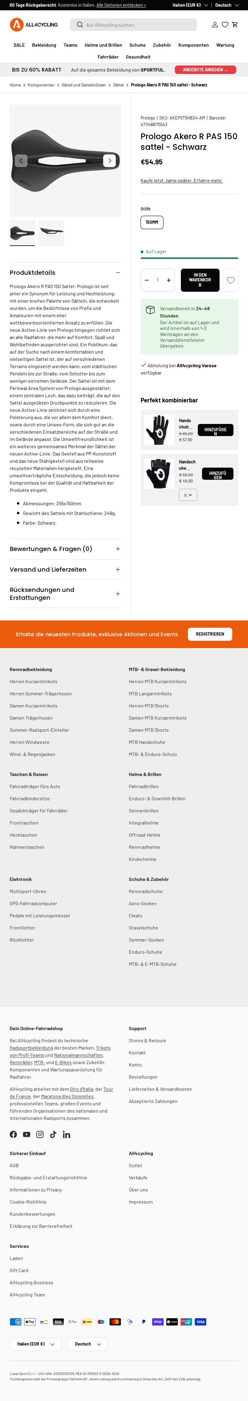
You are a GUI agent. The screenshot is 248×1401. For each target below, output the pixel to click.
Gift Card (19, 1270)
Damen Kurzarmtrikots (33, 705)
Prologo (148, 117)
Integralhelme (144, 822)
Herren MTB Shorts (149, 705)
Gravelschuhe (143, 927)
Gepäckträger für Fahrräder (39, 810)
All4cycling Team (27, 1294)
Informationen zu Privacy (36, 1189)
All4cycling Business (31, 1282)
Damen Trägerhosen (31, 718)
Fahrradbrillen (144, 786)
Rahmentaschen (27, 847)
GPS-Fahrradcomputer (33, 903)
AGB (14, 1165)
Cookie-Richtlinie (28, 1201)
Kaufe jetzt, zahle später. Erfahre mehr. (182, 180)
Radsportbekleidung (31, 1047)
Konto (135, 1064)
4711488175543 (154, 124)
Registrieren (210, 634)
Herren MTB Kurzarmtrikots (158, 681)
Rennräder (21, 1062)
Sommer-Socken (146, 939)
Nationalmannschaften (78, 1055)
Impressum (141, 1201)
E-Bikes (63, 1062)
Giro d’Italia (81, 1089)
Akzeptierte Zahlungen (153, 1101)
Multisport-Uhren (28, 891)
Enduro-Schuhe (145, 952)
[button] (235, 24)
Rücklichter (22, 939)
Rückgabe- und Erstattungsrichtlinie (48, 1177)
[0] (225, 24)
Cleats (135, 915)
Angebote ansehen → (205, 69)
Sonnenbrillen (144, 810)
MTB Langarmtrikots (150, 693)
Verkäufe (138, 1177)
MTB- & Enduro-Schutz (153, 754)
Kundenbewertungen (32, 1214)
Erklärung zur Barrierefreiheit (41, 1226)
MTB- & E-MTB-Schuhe (153, 964)
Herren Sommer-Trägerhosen (41, 693)
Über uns (138, 1189)
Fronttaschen (24, 822)
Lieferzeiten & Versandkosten (160, 1089)
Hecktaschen (24, 835)
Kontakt (137, 1052)
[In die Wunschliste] (230, 280)
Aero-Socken (143, 903)
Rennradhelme (144, 847)
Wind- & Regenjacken (32, 754)
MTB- (39, 1062)
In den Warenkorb (200, 280)
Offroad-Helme (145, 835)
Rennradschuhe (146, 891)
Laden (16, 1258)
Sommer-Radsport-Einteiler (39, 730)
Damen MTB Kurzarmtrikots (158, 718)
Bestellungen (143, 1077)
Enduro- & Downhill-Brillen (157, 798)
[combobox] (133, 24)
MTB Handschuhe (147, 742)
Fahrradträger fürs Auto (35, 786)
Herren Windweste (30, 742)
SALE (19, 45)
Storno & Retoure (147, 1040)
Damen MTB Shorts (149, 730)
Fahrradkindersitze (30, 798)
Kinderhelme (142, 859)
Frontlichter (22, 927)
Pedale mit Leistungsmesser (40, 915)
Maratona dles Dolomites (67, 1096)
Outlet (135, 1165)
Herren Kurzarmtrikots (33, 681)
